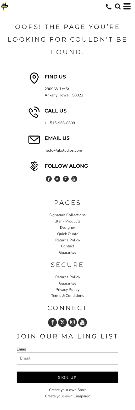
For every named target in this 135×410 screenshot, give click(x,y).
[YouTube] (74, 179)
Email (21, 349)
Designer (67, 227)
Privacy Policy (67, 289)
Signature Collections (67, 214)
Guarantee (67, 252)
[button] (118, 6)
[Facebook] (49, 179)
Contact (67, 246)
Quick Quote (67, 233)
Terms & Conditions (67, 295)
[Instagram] (66, 179)
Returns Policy (67, 240)
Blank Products (68, 221)
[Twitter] (57, 179)
